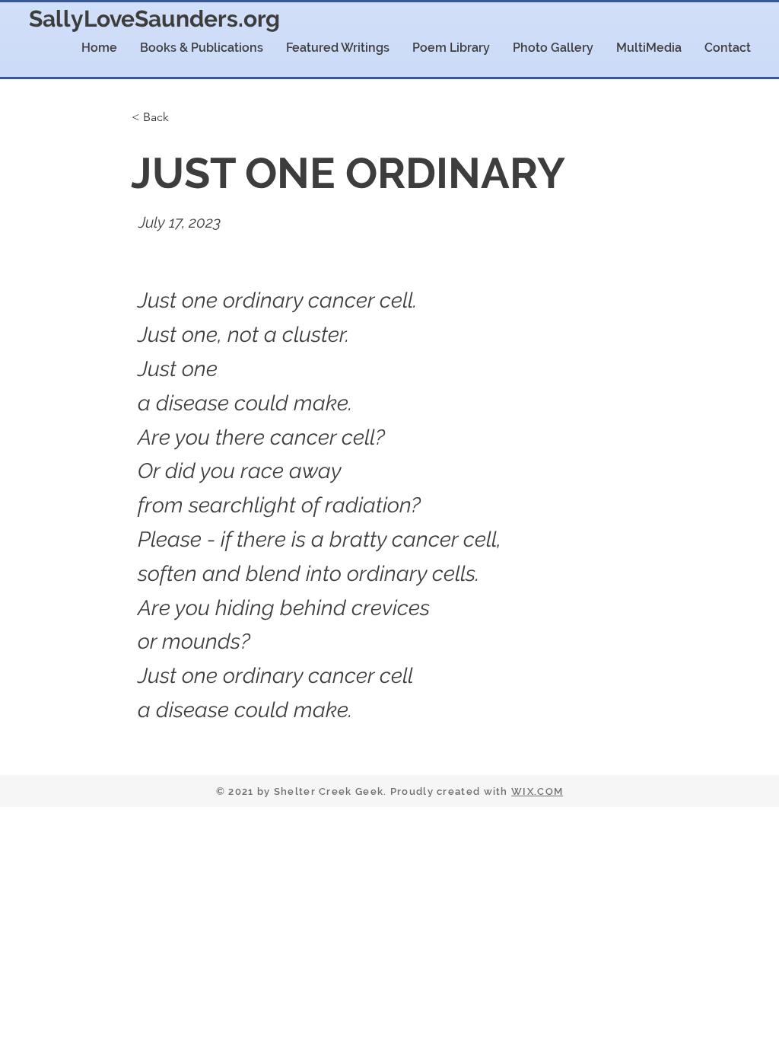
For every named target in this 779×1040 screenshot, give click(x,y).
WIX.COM (537, 791)
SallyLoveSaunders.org (154, 18)
